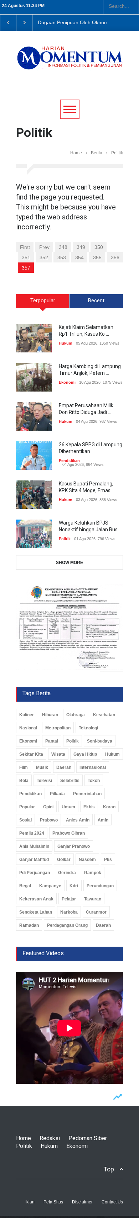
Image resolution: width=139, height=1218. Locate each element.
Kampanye (50, 885)
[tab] (43, 303)
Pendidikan (69, 460)
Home (76, 152)
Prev (44, 247)
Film (23, 767)
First (25, 247)
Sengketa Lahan (35, 912)
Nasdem (87, 859)
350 (98, 247)
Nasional (28, 727)
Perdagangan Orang (67, 925)
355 (97, 257)
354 (79, 257)
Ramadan (29, 925)
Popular (27, 806)
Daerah (63, 767)
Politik (65, 539)
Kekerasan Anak (36, 899)
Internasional (92, 767)
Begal (25, 885)
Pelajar (69, 899)
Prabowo (49, 820)
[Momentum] (69, 62)
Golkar (64, 859)
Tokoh (94, 780)
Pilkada (57, 793)
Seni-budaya (99, 741)
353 (61, 257)
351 (26, 257)
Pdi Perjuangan (34, 872)
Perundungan (100, 885)
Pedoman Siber (87, 1138)
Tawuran (92, 899)
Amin (103, 820)
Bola (24, 780)
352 (44, 257)
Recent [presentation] (96, 300)
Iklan (30, 1202)
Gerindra (67, 872)
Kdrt (74, 885)
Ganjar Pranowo (73, 846)
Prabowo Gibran (68, 833)
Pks (108, 859)
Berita (96, 152)
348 (63, 247)
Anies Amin (77, 820)
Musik (42, 767)
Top (108, 1169)
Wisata (58, 754)
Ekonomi (67, 382)
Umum (68, 806)
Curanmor (96, 912)
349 (81, 247)
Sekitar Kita (31, 754)
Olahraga (75, 714)
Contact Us (112, 1202)
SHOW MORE (69, 562)
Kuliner (26, 714)
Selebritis (69, 780)
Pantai (51, 741)
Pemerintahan (87, 793)
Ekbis (89, 806)
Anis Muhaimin (34, 846)
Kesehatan (104, 714)
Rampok (92, 872)
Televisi (44, 780)
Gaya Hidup (85, 754)
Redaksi (50, 1138)
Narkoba (69, 912)
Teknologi (88, 727)
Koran (109, 806)
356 (115, 257)
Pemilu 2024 (31, 833)
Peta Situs (53, 1202)
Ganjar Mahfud (34, 859)
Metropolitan (58, 727)
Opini (48, 806)
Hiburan (50, 714)
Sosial (25, 820)
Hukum (65, 343)
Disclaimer (82, 1202)
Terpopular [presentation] (42, 300)
